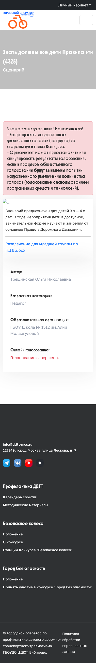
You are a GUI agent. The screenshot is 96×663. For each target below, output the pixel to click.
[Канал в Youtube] (28, 462)
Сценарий (13, 69)
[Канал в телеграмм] (6, 462)
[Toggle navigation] (86, 20)
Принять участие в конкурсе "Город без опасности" (47, 587)
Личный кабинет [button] (73, 5)
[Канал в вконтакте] (17, 462)
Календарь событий (20, 497)
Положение (13, 534)
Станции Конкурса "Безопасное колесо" (37, 550)
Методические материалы (25, 505)
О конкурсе (13, 542)
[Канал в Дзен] (40, 462)
